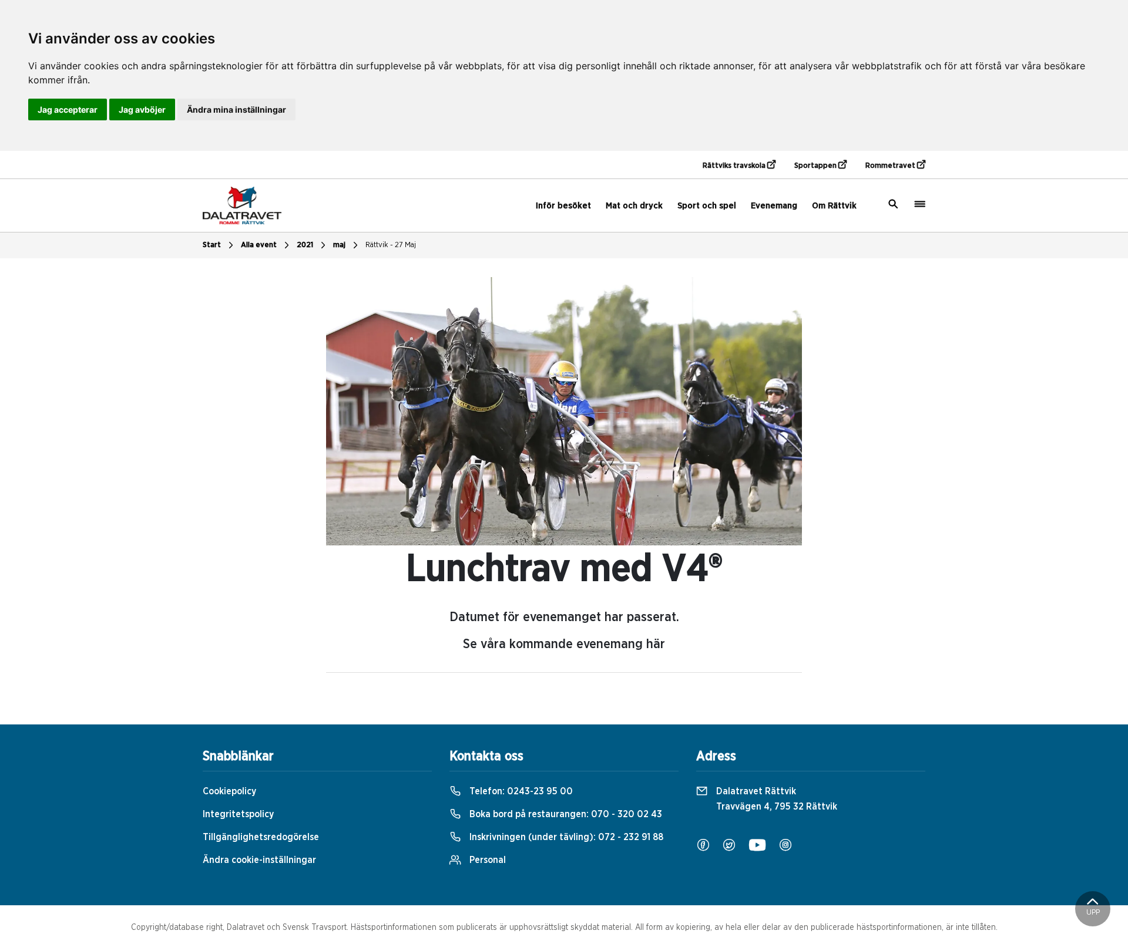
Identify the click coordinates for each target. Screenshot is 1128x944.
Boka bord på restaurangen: (564, 814)
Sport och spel (706, 205)
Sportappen (816, 166)
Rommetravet (891, 166)
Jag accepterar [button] (68, 109)
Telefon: (520, 791)
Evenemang (774, 205)
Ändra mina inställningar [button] (236, 109)
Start (212, 245)
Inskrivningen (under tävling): (565, 837)
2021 (305, 245)
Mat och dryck (634, 205)
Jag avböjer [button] (142, 109)
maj (339, 245)
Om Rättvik (834, 205)
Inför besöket (563, 205)
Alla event (259, 245)
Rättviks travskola (735, 166)
